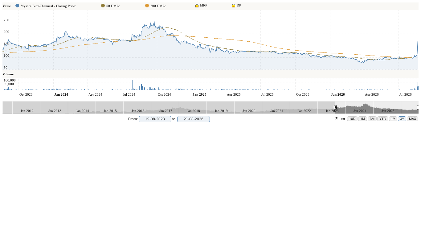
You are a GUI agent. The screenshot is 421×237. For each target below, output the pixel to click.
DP (239, 5)
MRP (203, 5)
